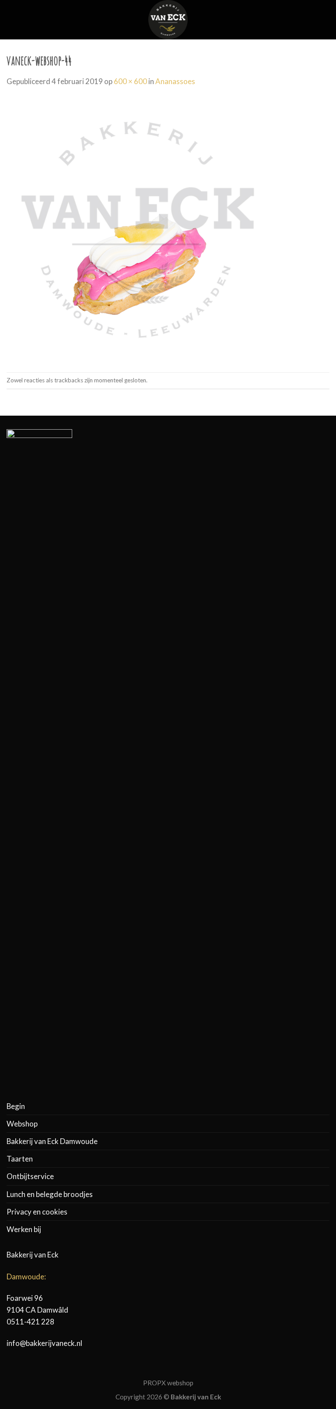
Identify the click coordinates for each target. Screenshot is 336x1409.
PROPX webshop (168, 1383)
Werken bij (24, 1229)
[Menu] (12, 20)
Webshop (22, 1123)
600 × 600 (130, 81)
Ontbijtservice (30, 1176)
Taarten (20, 1158)
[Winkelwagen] (325, 19)
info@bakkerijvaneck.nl (44, 1343)
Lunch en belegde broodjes (50, 1194)
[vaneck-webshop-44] (138, 228)
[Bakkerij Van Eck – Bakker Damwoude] (168, 19)
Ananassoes (175, 81)
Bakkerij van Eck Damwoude (52, 1141)
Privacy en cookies (37, 1211)
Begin (16, 1106)
